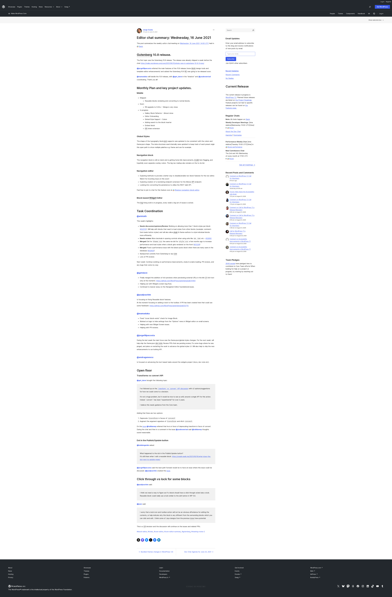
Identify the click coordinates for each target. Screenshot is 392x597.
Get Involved (239, 568)
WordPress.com (316, 568)
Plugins (86, 574)
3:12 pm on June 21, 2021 (150, 32)
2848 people (230, 264)
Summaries (238, 135)
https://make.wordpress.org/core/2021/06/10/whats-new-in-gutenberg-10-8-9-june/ (172, 63)
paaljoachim (144, 294)
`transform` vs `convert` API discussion (173, 389)
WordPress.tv (164, 577)
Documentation (164, 571)
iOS (146, 128)
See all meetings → (247, 165)
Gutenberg (144, 55)
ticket (192, 518)
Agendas (229, 135)
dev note (158, 343)
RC (186, 71)
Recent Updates (232, 71)
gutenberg (186, 532)
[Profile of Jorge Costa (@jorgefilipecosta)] (139, 31)
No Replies (230, 78)
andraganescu (145, 357)
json (165, 141)
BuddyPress (315, 577)
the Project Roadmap (243, 100)
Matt (312, 571)
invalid (196, 160)
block (193, 68)
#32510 (143, 229)
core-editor (158, 532)
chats (150, 532)
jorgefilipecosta (144, 68)
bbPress (314, 574)
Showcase (87, 568)
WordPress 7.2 (231, 97)
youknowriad (204, 77)
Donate (238, 574)
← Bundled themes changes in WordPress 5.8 (156, 552)
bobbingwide (143, 445)
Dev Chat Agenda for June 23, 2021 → (198, 552)
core (175, 254)
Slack (141, 46)
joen (139, 504)
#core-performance (235, 147)
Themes (86, 571)
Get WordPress (382, 7)
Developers (163, 574)
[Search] (253, 30)
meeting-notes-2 (198, 532)
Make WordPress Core (18, 13)
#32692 (209, 238)
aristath (142, 216)
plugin (176, 232)
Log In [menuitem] (382, 1)
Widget (152, 198)
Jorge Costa (148, 30)
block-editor (142, 532)
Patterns (86, 577)
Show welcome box (375, 20)
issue (144, 426)
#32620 (151, 251)
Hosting (10, 574)
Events (237, 571)
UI (206, 278)
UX (145, 526)
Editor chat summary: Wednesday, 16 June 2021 (174, 38)
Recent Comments (233, 75)
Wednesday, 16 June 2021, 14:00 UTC (194, 43)
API (193, 182)
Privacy (10, 577)
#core (231, 128)
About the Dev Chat (233, 131)
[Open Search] (370, 6)
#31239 (197, 245)
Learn (161, 568)
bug (141, 203)
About (10, 568)
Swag (237, 577)
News (10, 571)
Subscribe (230, 59)
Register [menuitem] (388, 1)
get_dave (177, 77)
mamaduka (142, 77)
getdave (142, 273)
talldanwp (151, 426)
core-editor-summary (172, 532)
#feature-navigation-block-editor (187, 190)
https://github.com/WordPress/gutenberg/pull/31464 (175, 281)
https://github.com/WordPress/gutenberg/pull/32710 (169, 306)
